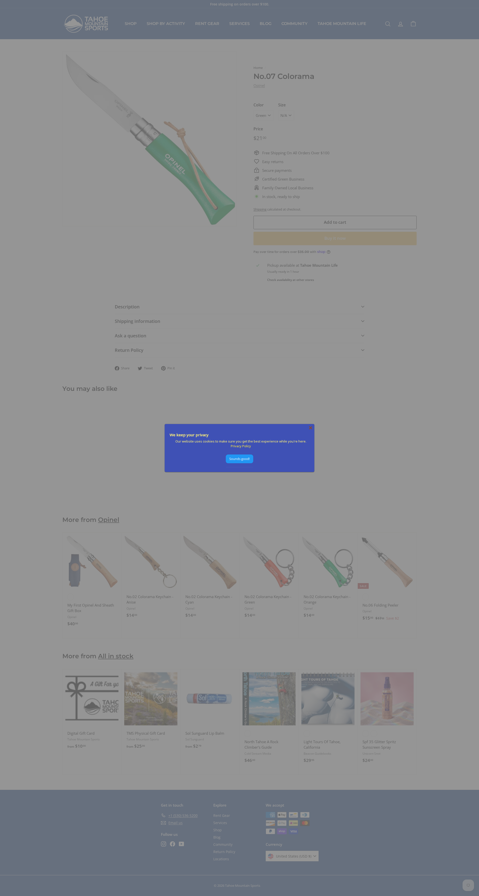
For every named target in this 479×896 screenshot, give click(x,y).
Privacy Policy (241, 446)
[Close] (310, 427)
